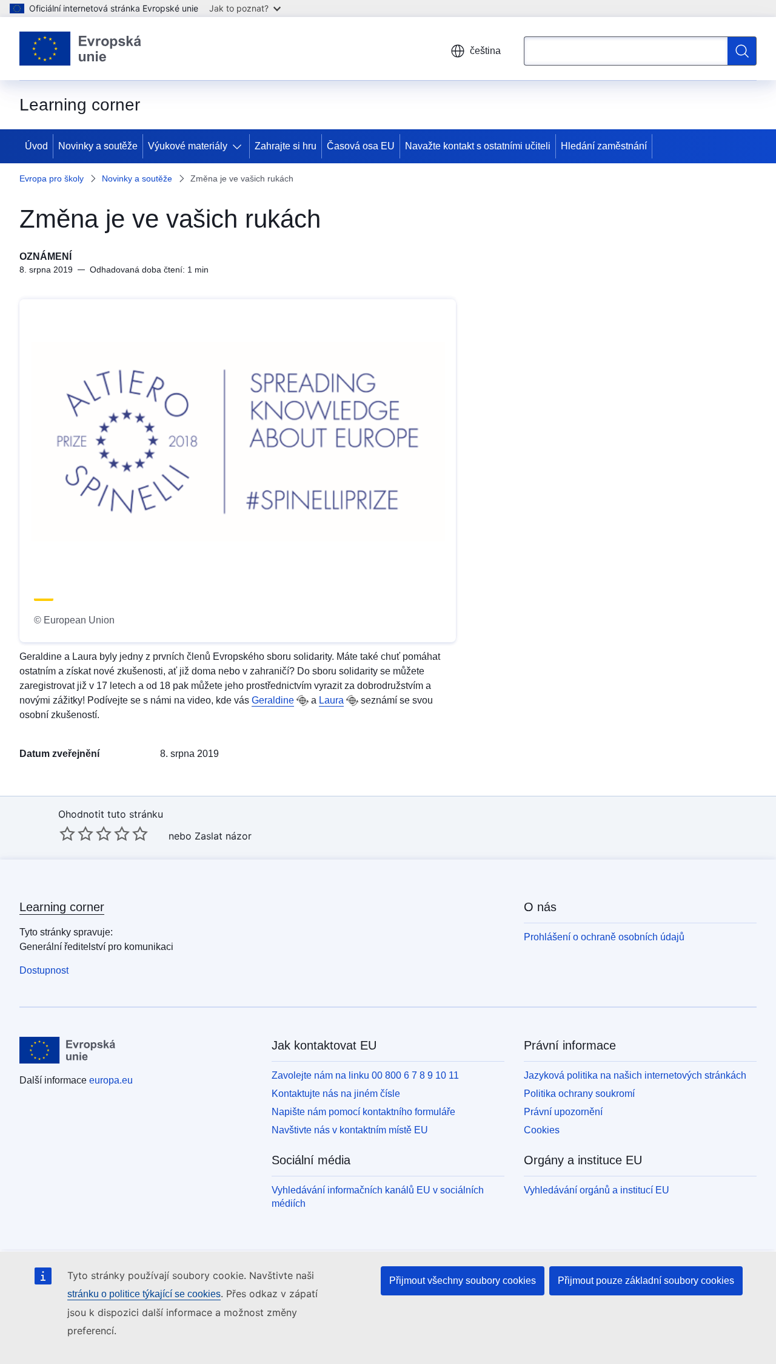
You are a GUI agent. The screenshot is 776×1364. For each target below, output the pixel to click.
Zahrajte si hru (285, 146)
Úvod (36, 146)
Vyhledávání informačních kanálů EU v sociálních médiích (378, 1197)
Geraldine (273, 700)
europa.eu (111, 1080)
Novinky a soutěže (98, 146)
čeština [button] (485, 51)
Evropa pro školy (51, 178)
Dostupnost (44, 970)
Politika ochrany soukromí (579, 1093)
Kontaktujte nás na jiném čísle (336, 1093)
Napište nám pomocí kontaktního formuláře (363, 1112)
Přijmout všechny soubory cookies (462, 1280)
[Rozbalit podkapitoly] (239, 146)
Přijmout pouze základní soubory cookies (646, 1280)
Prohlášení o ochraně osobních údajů (604, 937)
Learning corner (61, 907)
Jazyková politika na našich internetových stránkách (635, 1075)
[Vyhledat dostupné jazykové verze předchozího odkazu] (302, 700)
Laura (331, 700)
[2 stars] (76, 833)
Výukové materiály (187, 146)
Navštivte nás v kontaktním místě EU (350, 1130)
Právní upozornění (563, 1112)
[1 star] (67, 833)
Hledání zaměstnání (604, 146)
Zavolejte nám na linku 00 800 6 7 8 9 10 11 (365, 1075)
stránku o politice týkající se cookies (144, 1294)
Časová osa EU (361, 146)
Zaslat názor (223, 836)
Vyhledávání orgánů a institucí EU (596, 1190)
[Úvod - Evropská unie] (80, 49)
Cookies (542, 1130)
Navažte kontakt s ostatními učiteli (477, 146)
